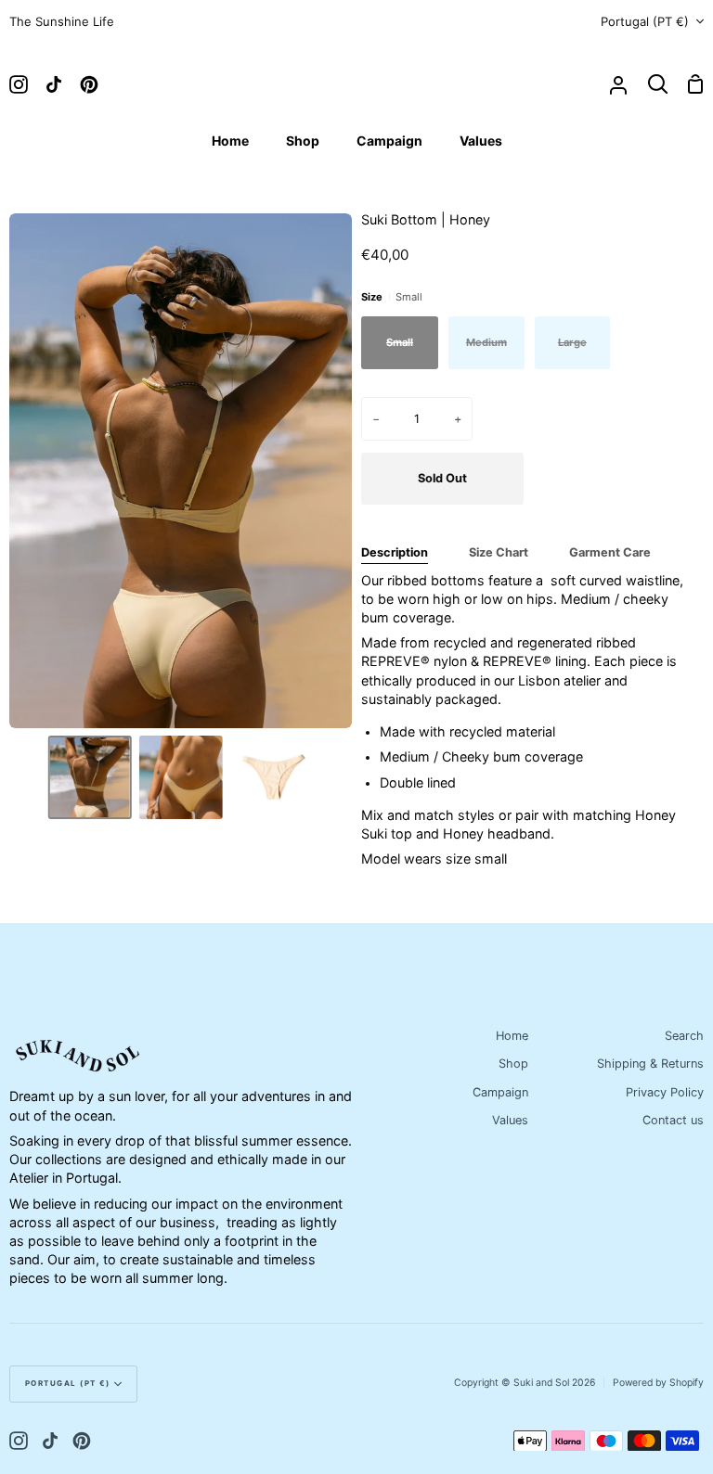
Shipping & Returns (650, 1063)
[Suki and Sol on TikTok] (50, 1440)
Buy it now (619, 478)
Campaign (500, 1092)
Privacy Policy (665, 1092)
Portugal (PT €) (645, 21)
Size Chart (498, 552)
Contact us (673, 1120)
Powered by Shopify (658, 1383)
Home (512, 1036)
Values (510, 1120)
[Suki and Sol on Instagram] (18, 1440)
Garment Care (610, 552)
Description (394, 552)
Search (684, 1036)
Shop (513, 1063)
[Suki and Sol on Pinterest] (81, 1440)
